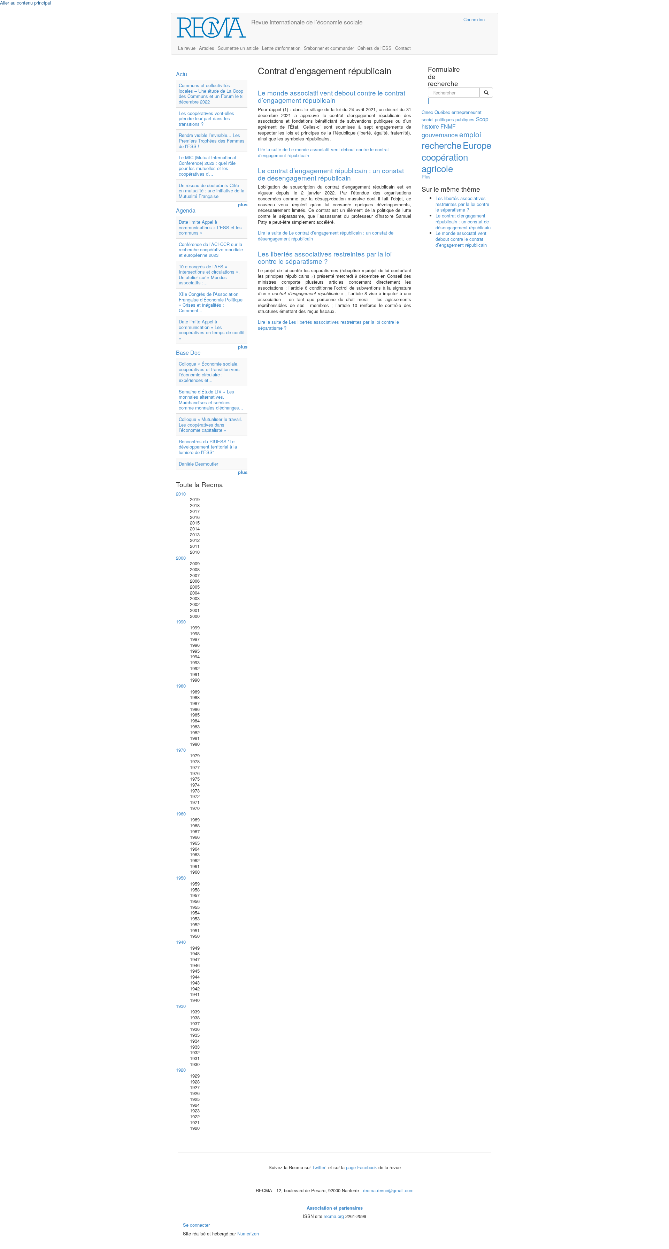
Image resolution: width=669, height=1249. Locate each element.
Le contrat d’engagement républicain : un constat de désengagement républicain (331, 174)
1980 (181, 685)
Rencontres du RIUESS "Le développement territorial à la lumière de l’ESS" (208, 446)
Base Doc (188, 352)
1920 (181, 1069)
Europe (477, 144)
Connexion (474, 19)
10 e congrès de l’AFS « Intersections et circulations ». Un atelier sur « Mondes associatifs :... (209, 274)
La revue (186, 48)
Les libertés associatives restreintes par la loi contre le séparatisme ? (325, 257)
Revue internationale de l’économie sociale (306, 21)
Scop (482, 119)
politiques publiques (455, 119)
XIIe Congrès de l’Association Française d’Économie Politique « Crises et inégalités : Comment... (211, 302)
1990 (181, 621)
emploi (470, 134)
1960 (181, 813)
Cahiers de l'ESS (374, 48)
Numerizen (248, 1233)
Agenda (185, 210)
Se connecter (196, 1224)
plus (242, 205)
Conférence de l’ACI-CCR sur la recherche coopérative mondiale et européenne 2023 (211, 249)
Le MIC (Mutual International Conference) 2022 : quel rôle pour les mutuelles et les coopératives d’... (207, 165)
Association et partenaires (335, 1207)
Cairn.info (427, 19)
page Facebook (361, 1167)
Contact (403, 48)
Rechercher (428, 101)
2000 (181, 557)
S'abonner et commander (329, 48)
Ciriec (427, 112)
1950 (181, 877)
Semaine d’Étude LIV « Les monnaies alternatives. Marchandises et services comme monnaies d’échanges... (211, 399)
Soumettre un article (238, 48)
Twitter (319, 1167)
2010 (181, 493)
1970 (181, 749)
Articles (206, 48)
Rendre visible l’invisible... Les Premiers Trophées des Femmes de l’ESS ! (212, 140)
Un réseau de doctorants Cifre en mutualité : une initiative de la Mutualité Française (211, 190)
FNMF (448, 126)
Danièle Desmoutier (198, 463)
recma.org (334, 1216)
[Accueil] (213, 27)
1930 (181, 1006)
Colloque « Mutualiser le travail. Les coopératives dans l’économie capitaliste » (210, 424)
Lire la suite (323, 152)
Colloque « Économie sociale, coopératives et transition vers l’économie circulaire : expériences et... (209, 371)
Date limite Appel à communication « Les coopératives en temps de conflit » (212, 329)
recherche (441, 144)
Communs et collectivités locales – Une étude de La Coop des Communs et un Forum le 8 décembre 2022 (211, 93)
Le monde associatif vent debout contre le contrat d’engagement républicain (331, 96)
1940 (181, 941)
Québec (442, 112)
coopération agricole (445, 162)
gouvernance (440, 134)
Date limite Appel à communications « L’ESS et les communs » (210, 227)
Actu (181, 74)
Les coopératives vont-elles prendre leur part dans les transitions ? (206, 118)
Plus (426, 176)
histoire (430, 126)
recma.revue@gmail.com (388, 1190)
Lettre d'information (281, 48)
